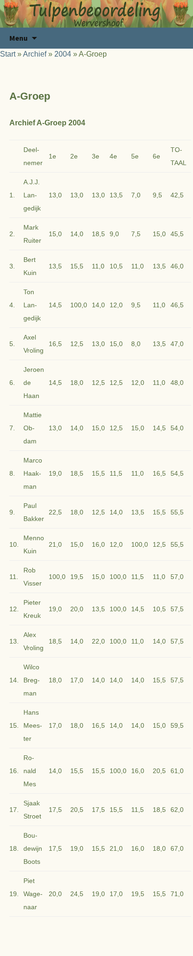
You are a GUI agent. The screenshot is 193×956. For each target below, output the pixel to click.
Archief (34, 54)
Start (7, 54)
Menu (18, 38)
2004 (62, 54)
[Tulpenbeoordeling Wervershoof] (96, 14)
